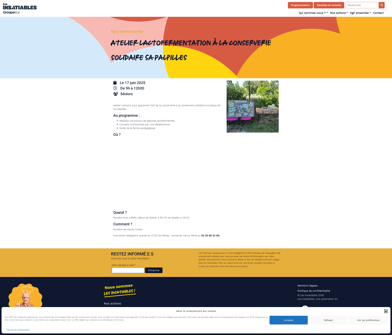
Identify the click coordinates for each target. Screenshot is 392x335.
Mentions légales (308, 285)
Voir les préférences (368, 320)
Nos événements (127, 31)
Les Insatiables (308, 295)
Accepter (289, 320)
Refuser (328, 320)
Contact (378, 12)
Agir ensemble (359, 12)
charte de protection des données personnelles (222, 266)
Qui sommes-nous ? (312, 12)
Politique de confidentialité (18, 329)
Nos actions (338, 12)
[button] (385, 311)
